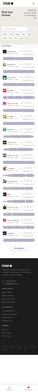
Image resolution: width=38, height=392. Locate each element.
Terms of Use (26, 348)
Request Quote (7, 321)
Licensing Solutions (8, 311)
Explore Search (7, 292)
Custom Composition (9, 314)
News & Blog (6, 333)
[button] (29, 29)
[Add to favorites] (24, 51)
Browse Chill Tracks (8, 302)
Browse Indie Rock (8, 296)
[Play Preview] (4, 51)
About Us (5, 330)
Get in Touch (6, 336)
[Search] (34, 29)
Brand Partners (7, 317)
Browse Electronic (8, 299)
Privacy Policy (20, 347)
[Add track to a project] (27, 51)
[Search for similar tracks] (33, 51)
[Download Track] (21, 51)
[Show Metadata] (30, 51)
